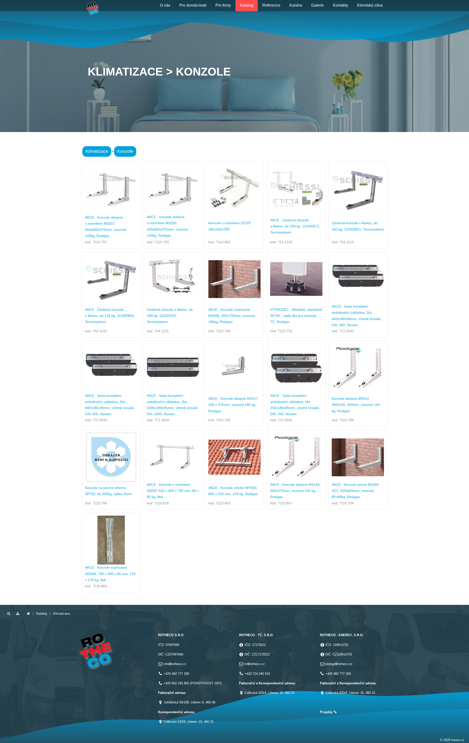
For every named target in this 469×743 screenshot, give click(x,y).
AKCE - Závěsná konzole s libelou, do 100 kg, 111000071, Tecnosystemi (295, 226)
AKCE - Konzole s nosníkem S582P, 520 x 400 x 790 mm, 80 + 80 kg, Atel (173, 491)
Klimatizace (96, 151)
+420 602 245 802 (176, 683)
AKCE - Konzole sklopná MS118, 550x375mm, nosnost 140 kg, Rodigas (295, 491)
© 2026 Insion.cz (452, 740)
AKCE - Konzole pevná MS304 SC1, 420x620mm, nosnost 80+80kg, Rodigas (355, 491)
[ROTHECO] (28, 613)
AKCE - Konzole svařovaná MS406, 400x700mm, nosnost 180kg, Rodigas (231, 316)
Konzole (125, 151)
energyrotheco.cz (338, 664)
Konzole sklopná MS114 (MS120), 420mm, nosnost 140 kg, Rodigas (356, 405)
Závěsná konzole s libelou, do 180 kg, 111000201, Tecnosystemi (170, 316)
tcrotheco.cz (255, 664)
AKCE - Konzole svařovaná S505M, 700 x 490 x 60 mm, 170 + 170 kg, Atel (110, 574)
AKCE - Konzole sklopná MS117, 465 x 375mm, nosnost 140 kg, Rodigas (233, 405)
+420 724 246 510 (257, 674)
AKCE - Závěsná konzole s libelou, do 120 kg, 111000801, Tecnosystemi (110, 316)
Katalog (41, 613)
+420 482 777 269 (176, 674)
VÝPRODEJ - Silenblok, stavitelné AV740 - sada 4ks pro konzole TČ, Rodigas (296, 316)
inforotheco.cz (175, 664)
